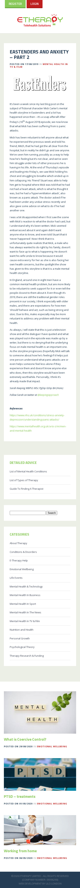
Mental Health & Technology (26, 586)
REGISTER (15, 4)
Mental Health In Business (25, 595)
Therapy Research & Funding (27, 655)
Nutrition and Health (21, 629)
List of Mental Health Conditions (28, 471)
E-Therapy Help (19, 560)
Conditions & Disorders (23, 552)
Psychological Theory (22, 647)
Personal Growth (20, 638)
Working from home (20, 851)
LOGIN (34, 4)
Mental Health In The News (25, 612)
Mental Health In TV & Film (25, 621)
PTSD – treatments (19, 796)
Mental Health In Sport (23, 604)
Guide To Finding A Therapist (26, 488)
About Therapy (18, 543)
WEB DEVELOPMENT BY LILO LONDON (40, 883)
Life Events (16, 577)
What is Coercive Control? (25, 739)
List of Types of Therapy (24, 480)
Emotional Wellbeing (22, 569)
